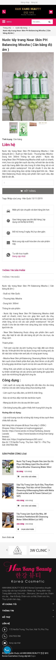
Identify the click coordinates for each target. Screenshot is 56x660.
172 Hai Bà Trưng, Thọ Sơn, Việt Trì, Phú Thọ (29, 629)
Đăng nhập (25, 2)
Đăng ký (34, 2)
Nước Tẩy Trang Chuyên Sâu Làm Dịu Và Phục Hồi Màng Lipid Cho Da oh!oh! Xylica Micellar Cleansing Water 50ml (35, 464)
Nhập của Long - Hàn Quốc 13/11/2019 (25, 198)
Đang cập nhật (18, 256)
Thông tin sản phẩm (13, 270)
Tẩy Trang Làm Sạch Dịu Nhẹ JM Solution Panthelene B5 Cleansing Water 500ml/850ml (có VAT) (32, 517)
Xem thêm (7, 537)
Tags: (4, 198)
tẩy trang (35, 417)
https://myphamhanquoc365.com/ (27, 439)
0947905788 (15, 636)
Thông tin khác (11, 276)
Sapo (33, 656)
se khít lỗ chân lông (33, 393)
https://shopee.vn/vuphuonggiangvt (26, 428)
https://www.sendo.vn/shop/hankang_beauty (29, 431)
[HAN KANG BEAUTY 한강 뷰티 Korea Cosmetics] (28, 11)
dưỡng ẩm (29, 385)
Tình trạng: (7, 139)
